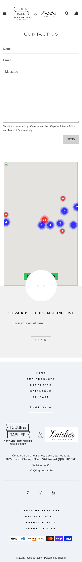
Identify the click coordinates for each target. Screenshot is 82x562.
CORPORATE (41, 385)
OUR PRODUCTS (41, 379)
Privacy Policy (67, 126)
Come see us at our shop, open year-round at (41, 457)
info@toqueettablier (41, 470)
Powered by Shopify (55, 557)
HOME (41, 373)
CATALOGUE (41, 391)
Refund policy (41, 522)
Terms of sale (41, 528)
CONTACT (41, 397)
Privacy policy (41, 516)
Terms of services (40, 510)
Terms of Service (17, 130)
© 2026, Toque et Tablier (29, 557)
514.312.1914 (41, 464)
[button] (45, 220)
